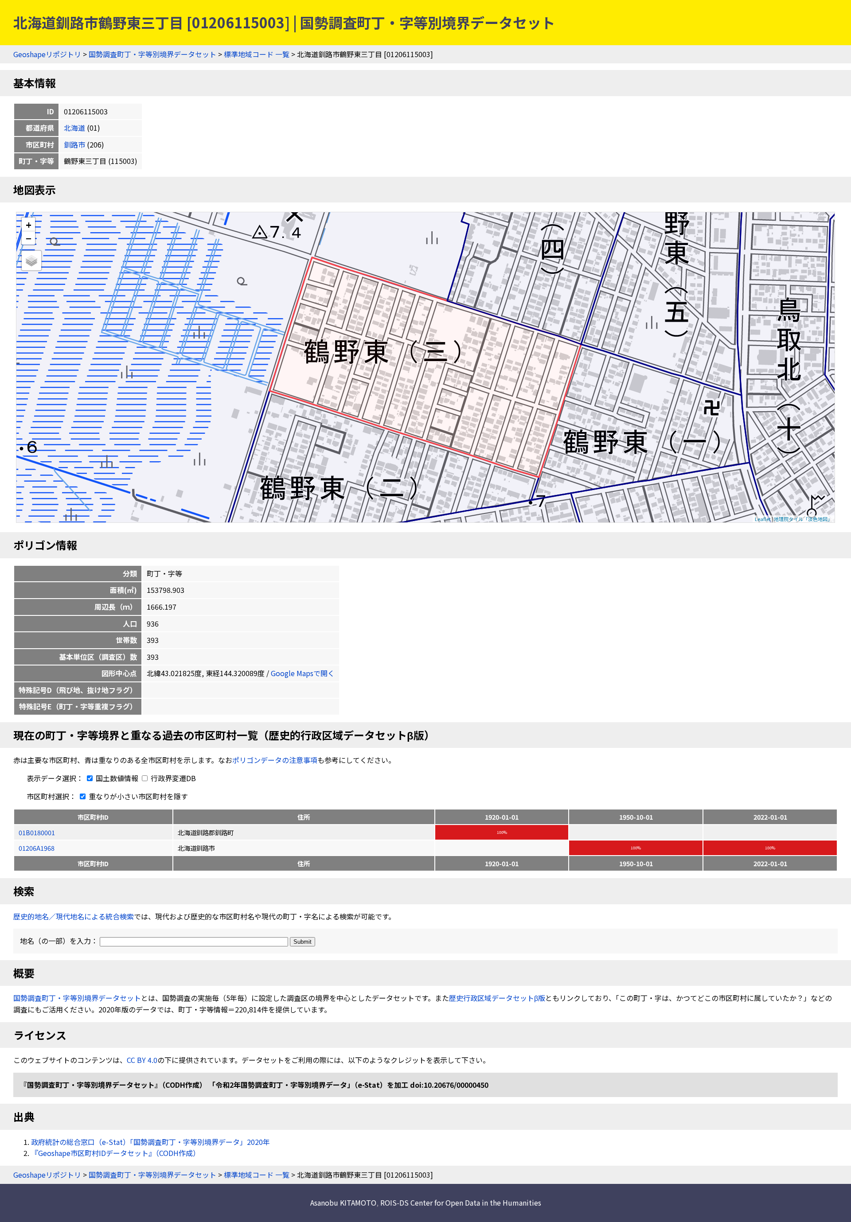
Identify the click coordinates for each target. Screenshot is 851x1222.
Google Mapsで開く (303, 673)
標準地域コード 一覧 (256, 54)
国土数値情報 (117, 778)
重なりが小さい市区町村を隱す (137, 796)
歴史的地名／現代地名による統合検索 (73, 916)
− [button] (28, 238)
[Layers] (31, 260)
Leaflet (763, 518)
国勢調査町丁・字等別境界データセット (152, 54)
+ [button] (28, 224)
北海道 (74, 127)
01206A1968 (37, 847)
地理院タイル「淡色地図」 (803, 518)
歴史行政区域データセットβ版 (497, 997)
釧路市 (74, 144)
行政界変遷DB (172, 778)
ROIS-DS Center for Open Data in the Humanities (460, 1202)
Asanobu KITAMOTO (343, 1202)
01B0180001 (37, 832)
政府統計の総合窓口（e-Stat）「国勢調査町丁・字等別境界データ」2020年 (150, 1141)
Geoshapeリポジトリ (47, 54)
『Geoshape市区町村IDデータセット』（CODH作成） (115, 1153)
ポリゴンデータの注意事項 (274, 760)
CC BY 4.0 (142, 1060)
